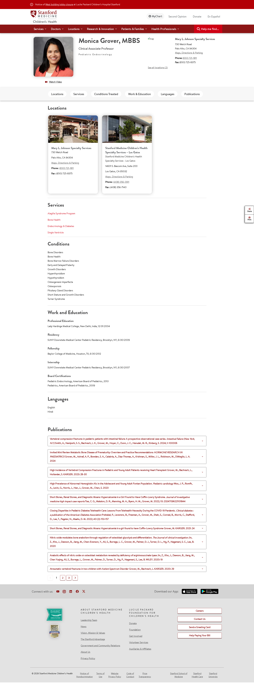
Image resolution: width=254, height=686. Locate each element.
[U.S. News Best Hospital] (54, 631)
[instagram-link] (64, 592)
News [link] (83, 626)
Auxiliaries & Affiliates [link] (140, 649)
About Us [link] (85, 652)
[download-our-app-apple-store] (190, 591)
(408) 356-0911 (121, 182)
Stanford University (213, 675)
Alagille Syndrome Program (61, 213)
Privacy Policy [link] (88, 658)
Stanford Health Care (197, 675)
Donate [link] (197, 16)
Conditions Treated (106, 94)
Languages (167, 94)
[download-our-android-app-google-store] (209, 591)
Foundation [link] (135, 629)
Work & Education (139, 94)
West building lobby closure (59, 4)
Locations (57, 94)
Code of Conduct (130, 675)
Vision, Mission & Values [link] (93, 633)
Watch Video (55, 82)
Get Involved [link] (135, 636)
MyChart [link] (157, 16)
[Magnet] (54, 614)
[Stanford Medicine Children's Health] (43, 16)
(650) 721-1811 (190, 58)
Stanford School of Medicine (178, 675)
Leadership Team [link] (89, 620)
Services (78, 94)
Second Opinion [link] (178, 16)
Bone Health (54, 219)
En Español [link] (214, 16)
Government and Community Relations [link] (100, 645)
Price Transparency (145, 675)
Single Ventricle (56, 232)
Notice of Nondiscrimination (84, 675)
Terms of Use (100, 675)
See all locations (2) (158, 67)
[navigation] (127, 29)
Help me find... (210, 29)
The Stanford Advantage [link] (93, 639)
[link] (215, 16)
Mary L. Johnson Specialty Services (71, 148)
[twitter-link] (83, 592)
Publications (192, 94)
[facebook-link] (77, 592)
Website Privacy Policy (114, 675)
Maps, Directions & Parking (189, 52)
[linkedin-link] (70, 592)
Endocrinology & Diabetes (61, 226)
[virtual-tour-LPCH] (58, 592)
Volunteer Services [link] (138, 642)
